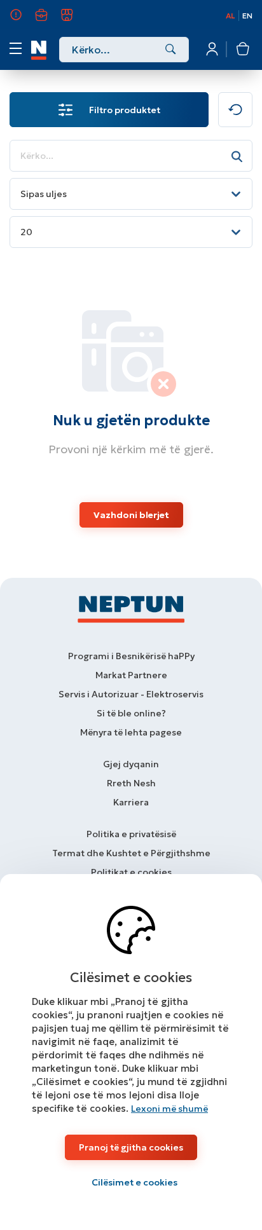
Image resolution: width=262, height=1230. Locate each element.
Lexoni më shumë (169, 1108)
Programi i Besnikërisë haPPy (131, 656)
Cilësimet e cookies (134, 1182)
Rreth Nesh (23, 20)
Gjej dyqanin (131, 764)
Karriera (48, 20)
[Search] (171, 50)
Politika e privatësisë (131, 834)
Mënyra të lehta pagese (131, 732)
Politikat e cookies (131, 872)
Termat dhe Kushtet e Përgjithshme (131, 853)
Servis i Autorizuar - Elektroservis (131, 694)
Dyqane (74, 20)
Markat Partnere (131, 675)
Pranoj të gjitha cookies (131, 1147)
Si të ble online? (131, 713)
